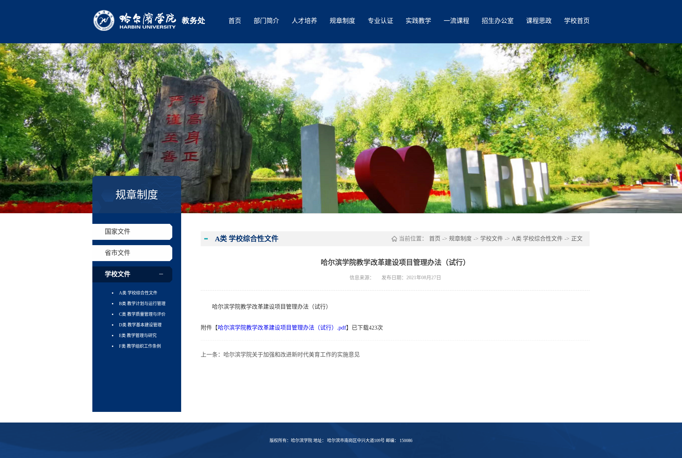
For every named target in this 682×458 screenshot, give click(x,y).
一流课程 (456, 20)
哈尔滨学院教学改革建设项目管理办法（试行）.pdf (282, 328)
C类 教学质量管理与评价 (142, 314)
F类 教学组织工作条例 (140, 346)
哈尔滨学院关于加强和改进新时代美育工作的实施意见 (291, 355)
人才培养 (304, 20)
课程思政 (539, 20)
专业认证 (380, 20)
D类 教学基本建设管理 (140, 324)
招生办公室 (498, 20)
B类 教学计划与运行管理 (142, 303)
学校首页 (577, 20)
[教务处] (149, 20)
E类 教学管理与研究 (138, 335)
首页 (234, 20)
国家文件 (117, 231)
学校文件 (117, 274)
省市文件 (117, 252)
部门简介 (266, 20)
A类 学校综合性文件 (138, 293)
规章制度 (342, 20)
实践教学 (418, 20)
